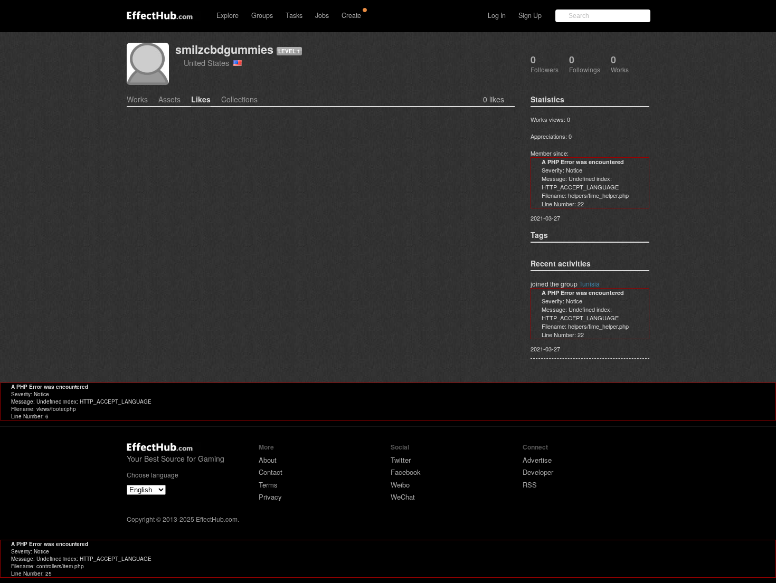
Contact (270, 472)
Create (351, 15)
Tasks (294, 15)
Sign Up (530, 15)
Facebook (406, 472)
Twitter (401, 460)
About (268, 460)
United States (208, 62)
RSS (530, 485)
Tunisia (589, 283)
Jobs (322, 15)
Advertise (537, 460)
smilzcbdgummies (224, 49)
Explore (227, 15)
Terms (268, 485)
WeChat (403, 497)
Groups (262, 15)
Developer (538, 472)
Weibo (400, 485)
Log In (497, 15)
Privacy (270, 497)
